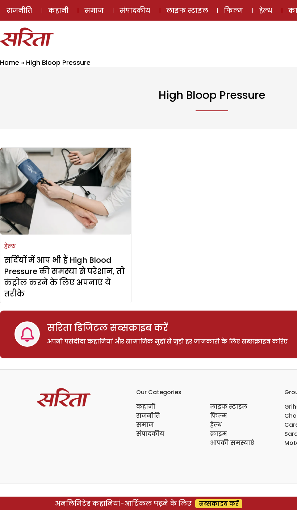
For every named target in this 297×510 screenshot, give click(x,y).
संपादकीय (135, 10)
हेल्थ (265, 10)
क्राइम (218, 434)
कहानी (58, 10)
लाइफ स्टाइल (187, 10)
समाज (94, 10)
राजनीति (19, 10)
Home (9, 62)
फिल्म (233, 10)
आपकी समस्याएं (232, 443)
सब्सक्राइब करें (219, 504)
